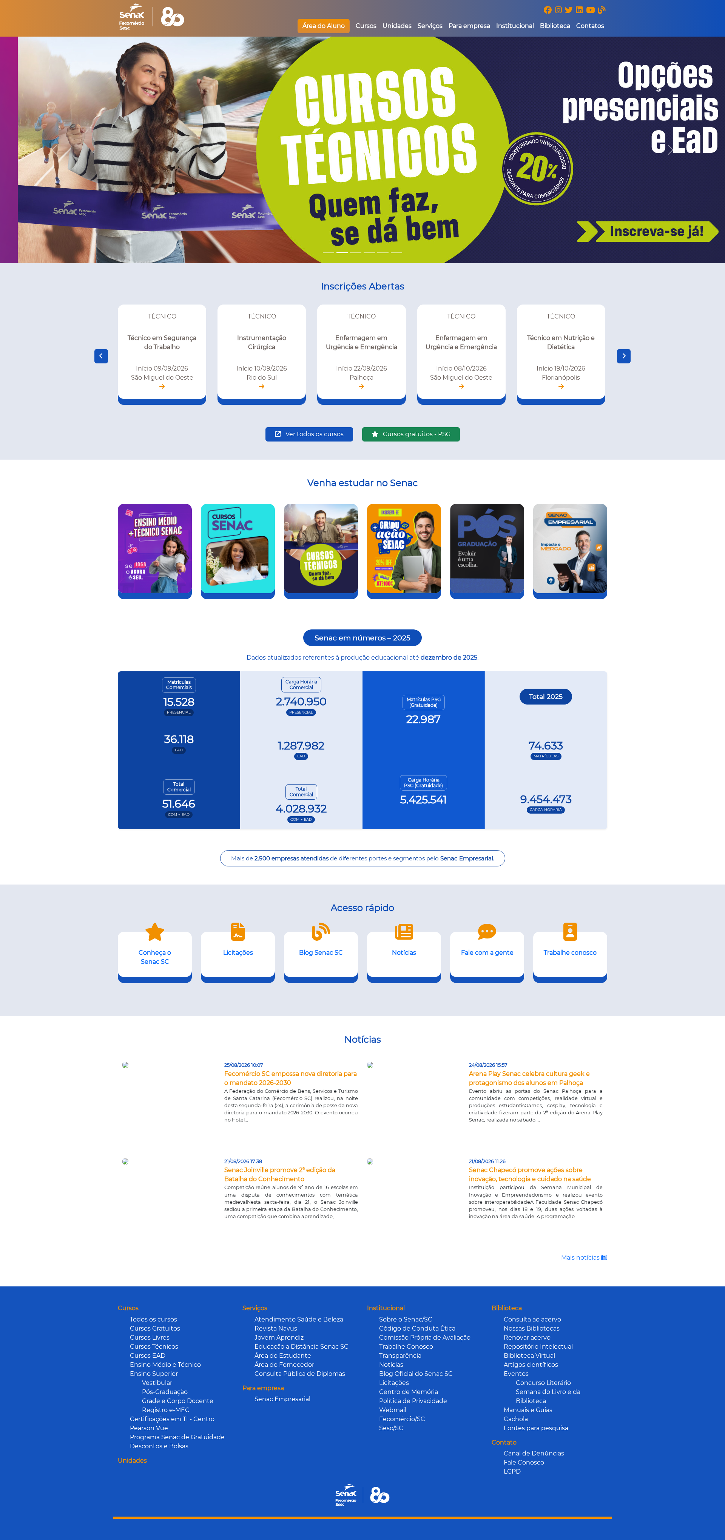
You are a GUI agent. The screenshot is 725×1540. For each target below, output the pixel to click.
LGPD (512, 1471)
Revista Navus (276, 1328)
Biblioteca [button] (555, 25)
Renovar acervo (527, 1337)
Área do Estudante (283, 1355)
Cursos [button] (366, 25)
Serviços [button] (430, 25)
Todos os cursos (153, 1319)
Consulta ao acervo (532, 1319)
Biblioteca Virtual (529, 1355)
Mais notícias (581, 1257)
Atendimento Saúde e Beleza (299, 1319)
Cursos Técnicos (154, 1346)
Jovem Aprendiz (279, 1337)
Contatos (590, 25)
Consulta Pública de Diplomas (300, 1373)
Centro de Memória (408, 1391)
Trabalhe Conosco (406, 1346)
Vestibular (157, 1382)
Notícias (391, 1364)
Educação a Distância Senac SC (302, 1346)
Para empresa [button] (469, 25)
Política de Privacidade (413, 1401)
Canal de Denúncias (534, 1453)
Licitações (394, 1382)
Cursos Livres (150, 1337)
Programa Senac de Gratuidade (177, 1437)
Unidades (397, 25)
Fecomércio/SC (402, 1419)
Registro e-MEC (166, 1410)
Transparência (400, 1355)
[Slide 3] (355, 252)
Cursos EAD (147, 1355)
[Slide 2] (342, 252)
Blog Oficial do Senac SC (416, 1373)
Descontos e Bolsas (159, 1446)
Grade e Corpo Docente (177, 1401)
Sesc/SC (391, 1428)
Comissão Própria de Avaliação (424, 1337)
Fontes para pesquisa (536, 1428)
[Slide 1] (328, 252)
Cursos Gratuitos (155, 1328)
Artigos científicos (531, 1364)
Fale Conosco (524, 1462)
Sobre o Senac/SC (405, 1319)
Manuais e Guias (528, 1410)
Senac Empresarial (282, 1399)
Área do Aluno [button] (323, 25)
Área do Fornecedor (284, 1364)
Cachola (516, 1419)
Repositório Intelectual (538, 1346)
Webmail (392, 1410)
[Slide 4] (369, 252)
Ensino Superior (154, 1373)
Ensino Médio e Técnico (165, 1364)
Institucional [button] (515, 25)
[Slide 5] (383, 252)
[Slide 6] (396, 252)
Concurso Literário (543, 1382)
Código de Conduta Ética (417, 1328)
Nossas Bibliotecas (532, 1328)
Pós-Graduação (165, 1391)
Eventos (516, 1373)
